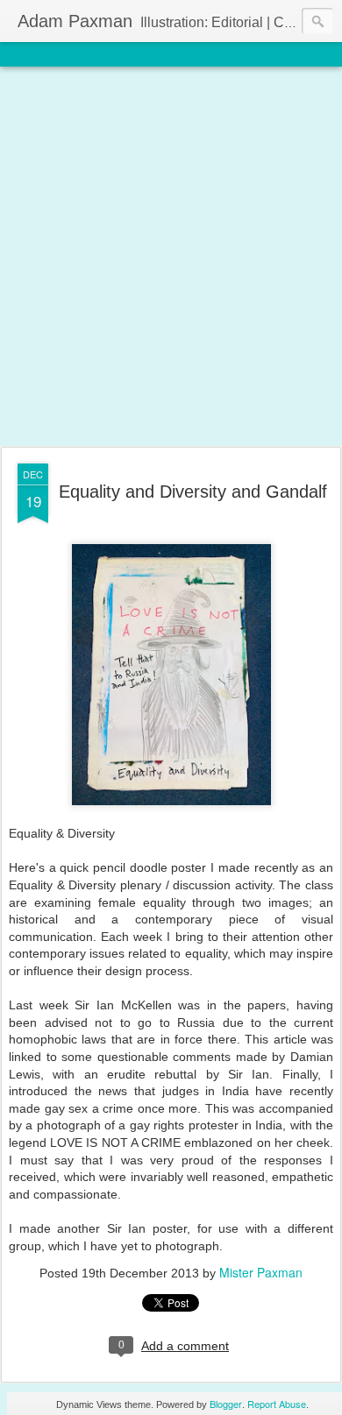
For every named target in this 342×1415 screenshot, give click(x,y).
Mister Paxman (261, 1272)
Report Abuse (276, 1404)
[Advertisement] (171, 257)
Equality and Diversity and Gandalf (193, 491)
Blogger (226, 1404)
